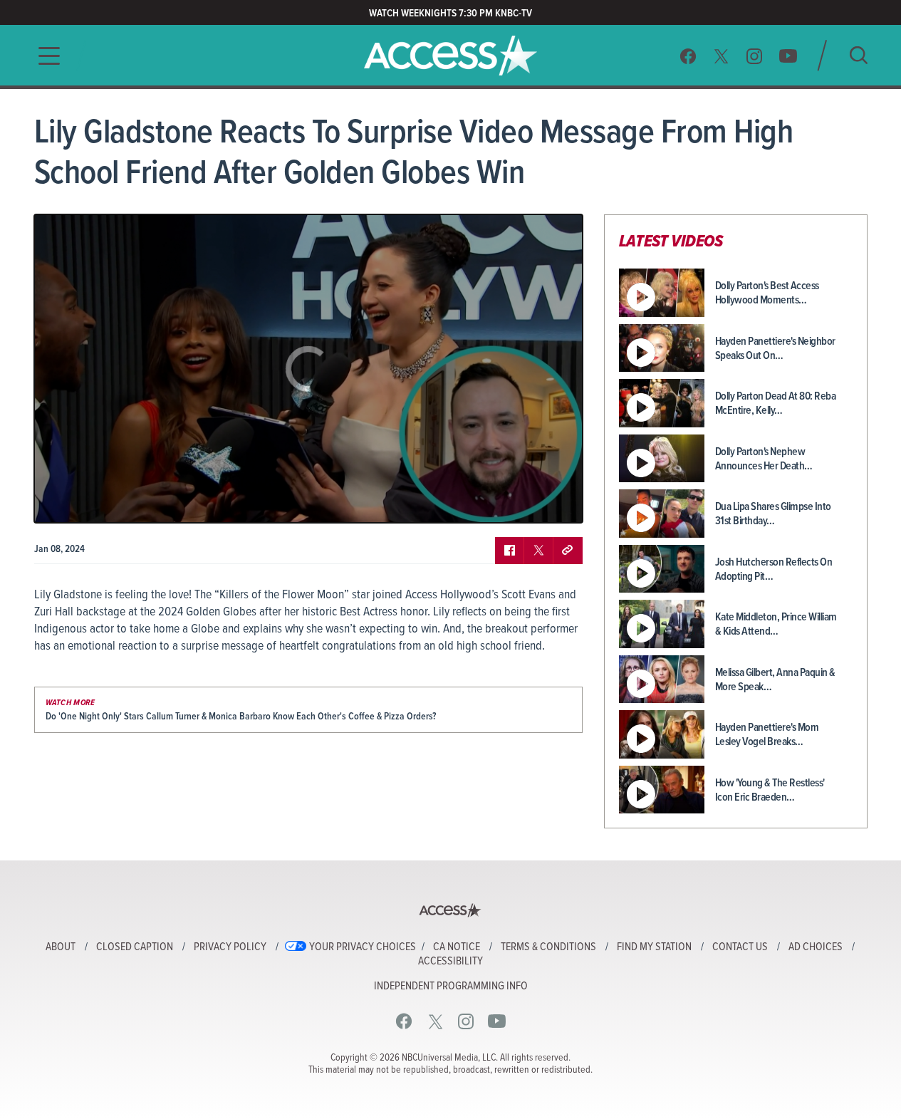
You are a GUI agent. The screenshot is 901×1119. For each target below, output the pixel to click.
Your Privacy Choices (362, 947)
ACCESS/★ (450, 55)
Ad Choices (815, 947)
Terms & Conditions (548, 947)
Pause (63, 501)
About (60, 947)
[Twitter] (721, 56)
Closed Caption (134, 947)
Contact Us (740, 947)
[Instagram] (754, 56)
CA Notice (456, 947)
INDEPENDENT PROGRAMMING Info (451, 986)
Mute (86, 501)
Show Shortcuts (511, 501)
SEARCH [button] (859, 55)
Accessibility (450, 961)
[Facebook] (688, 56)
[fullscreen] (554, 501)
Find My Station (654, 947)
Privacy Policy (230, 947)
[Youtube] (788, 56)
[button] (45, 56)
